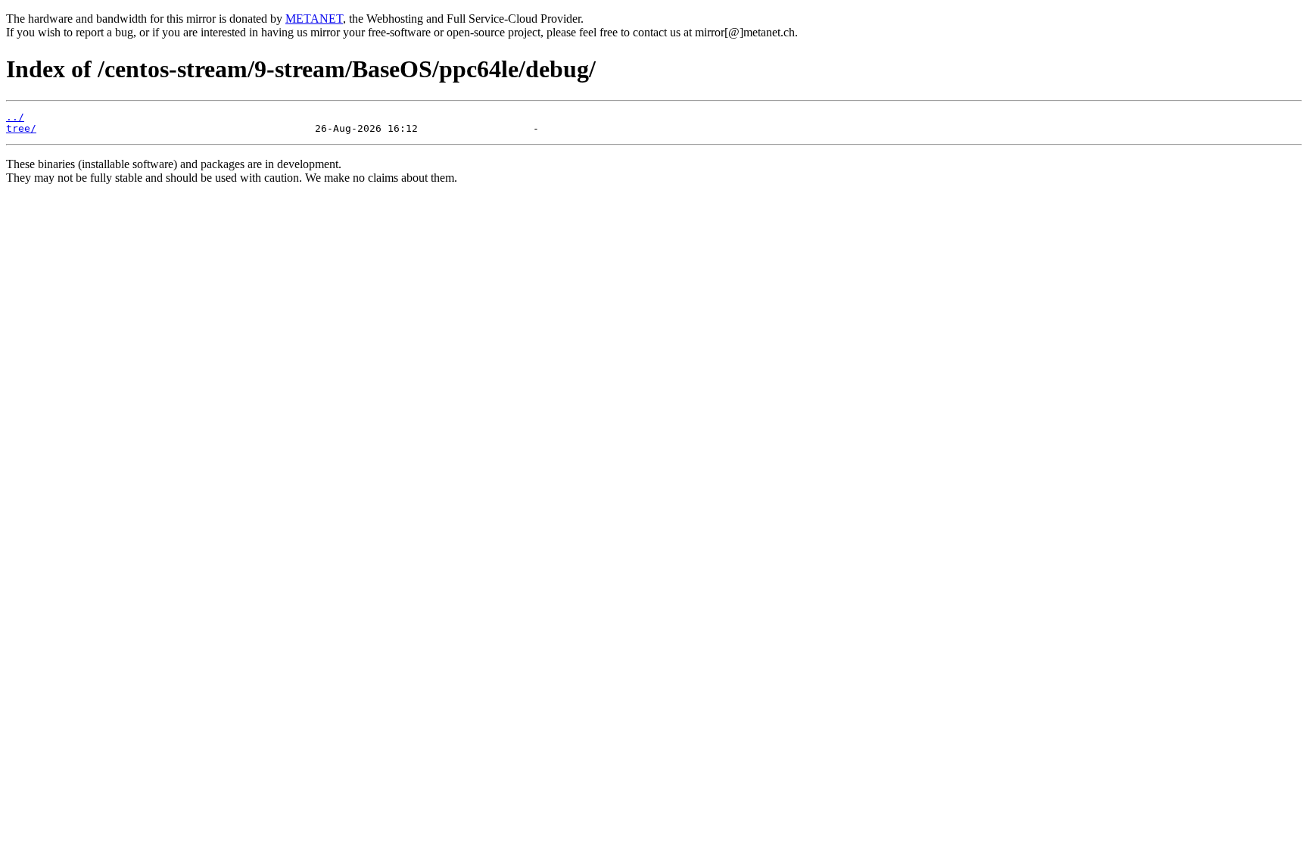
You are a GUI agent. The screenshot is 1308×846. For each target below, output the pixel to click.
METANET (314, 18)
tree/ (21, 128)
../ (15, 117)
